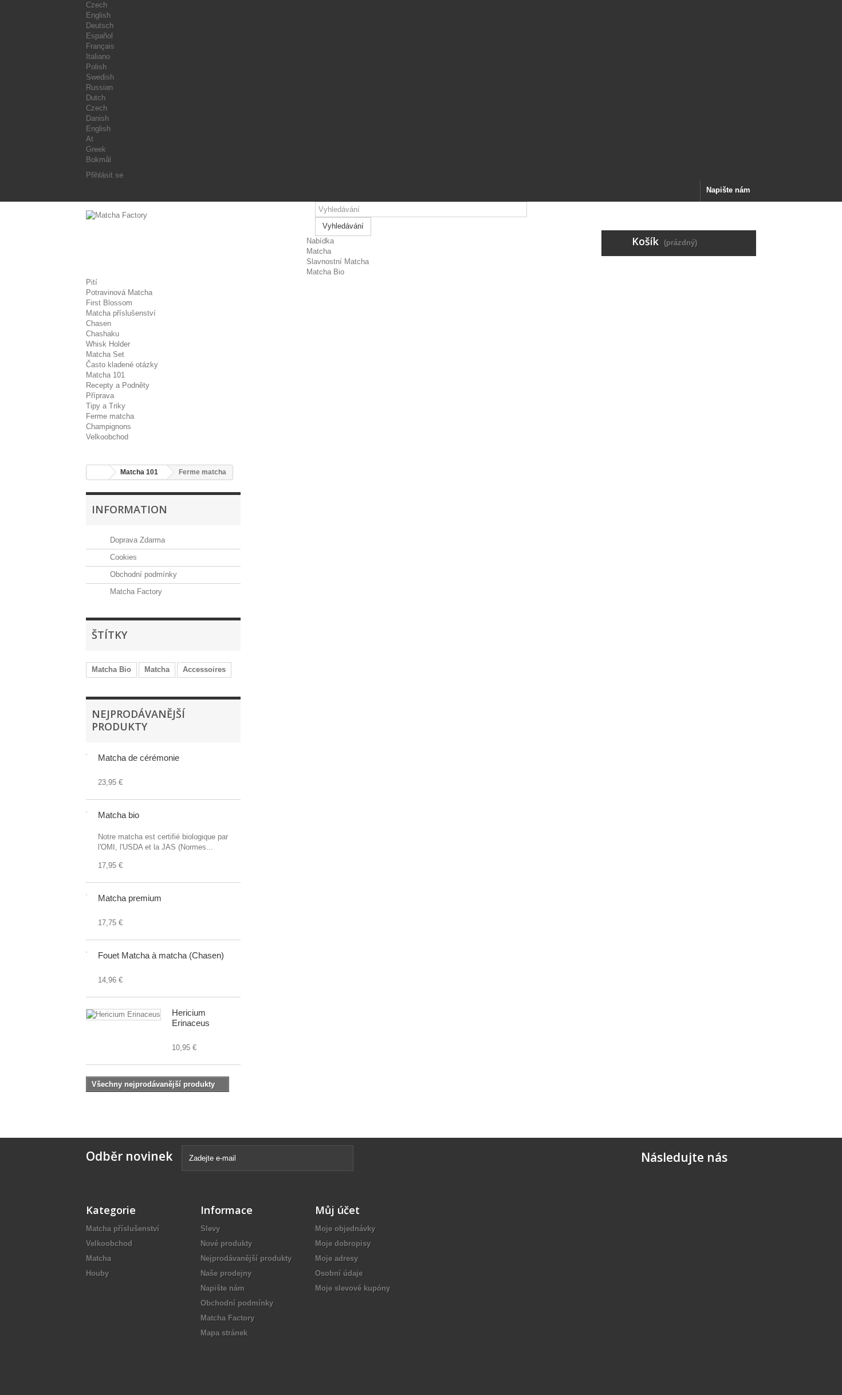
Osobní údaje (339, 1273)
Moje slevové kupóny (352, 1288)
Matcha (318, 251)
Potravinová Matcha (119, 292)
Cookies (122, 557)
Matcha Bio (325, 272)
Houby (97, 1273)
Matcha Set (105, 354)
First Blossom (109, 302)
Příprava (100, 395)
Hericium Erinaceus (191, 1018)
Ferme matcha (110, 416)
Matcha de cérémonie (138, 758)
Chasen (98, 323)
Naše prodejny (225, 1273)
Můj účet (337, 1210)
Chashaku (102, 333)
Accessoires (204, 669)
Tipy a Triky (105, 406)
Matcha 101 (105, 375)
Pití (91, 282)
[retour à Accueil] (98, 472)
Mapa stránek (223, 1333)
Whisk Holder (108, 344)
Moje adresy (336, 1258)
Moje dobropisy (343, 1243)
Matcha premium (130, 898)
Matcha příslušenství (121, 313)
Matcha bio (118, 815)
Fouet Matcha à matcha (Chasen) (161, 955)
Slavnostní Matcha (337, 261)
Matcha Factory (135, 591)
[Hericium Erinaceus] (123, 1014)
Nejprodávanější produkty (138, 720)
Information (129, 509)
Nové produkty (226, 1243)
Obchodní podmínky (142, 574)
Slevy (210, 1228)
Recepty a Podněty (117, 385)
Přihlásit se (104, 175)
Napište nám (728, 190)
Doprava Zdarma (136, 540)
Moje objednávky (345, 1228)
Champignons (108, 426)
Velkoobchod (107, 437)
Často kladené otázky (122, 364)
